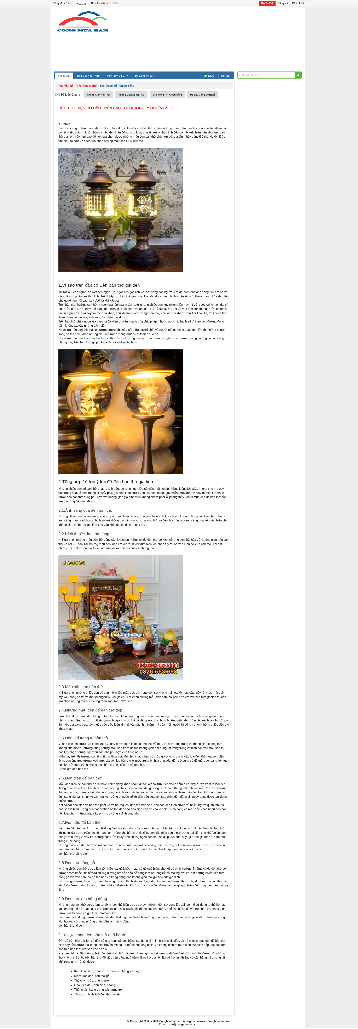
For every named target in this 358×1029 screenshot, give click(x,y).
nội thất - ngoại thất (83, 85)
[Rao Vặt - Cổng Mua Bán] (82, 31)
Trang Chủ (64, 75)
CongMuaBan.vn (169, 1021)
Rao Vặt (81, 4)
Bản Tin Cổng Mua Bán (105, 3)
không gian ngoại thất (131, 94)
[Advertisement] (214, 40)
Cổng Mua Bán (61, 3)
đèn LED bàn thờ (131, 141)
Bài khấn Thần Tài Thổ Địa (189, 313)
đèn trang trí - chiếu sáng (167, 94)
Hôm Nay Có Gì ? (117, 75)
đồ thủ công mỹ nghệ (202, 94)
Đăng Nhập (298, 3)
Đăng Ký (283, 3)
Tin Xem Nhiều (143, 75)
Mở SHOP (267, 3)
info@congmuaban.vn (183, 1024)
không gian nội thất (98, 94)
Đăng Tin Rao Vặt (219, 75)
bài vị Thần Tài (78, 544)
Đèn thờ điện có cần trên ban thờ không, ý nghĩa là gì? (116, 108)
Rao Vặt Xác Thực (88, 75)
